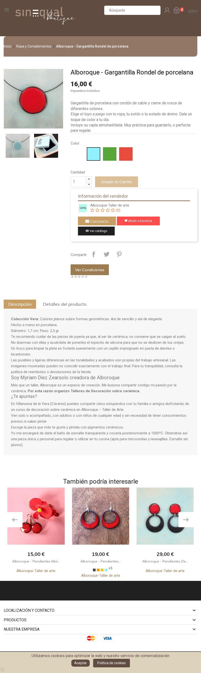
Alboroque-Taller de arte (109, 205)
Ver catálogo (98, 231)
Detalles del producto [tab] (65, 304)
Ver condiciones (89, 269)
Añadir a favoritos (139, 221)
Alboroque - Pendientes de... (165, 561)
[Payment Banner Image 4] (109, 638)
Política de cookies (111, 663)
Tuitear (106, 254)
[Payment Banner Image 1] (92, 638)
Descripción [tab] (20, 304)
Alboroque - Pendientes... (100, 561)
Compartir (94, 254)
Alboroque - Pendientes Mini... (36, 561)
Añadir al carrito (116, 181)
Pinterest (119, 254)
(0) (117, 210)
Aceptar (80, 663)
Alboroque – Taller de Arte (102, 409)
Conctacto (99, 221)
